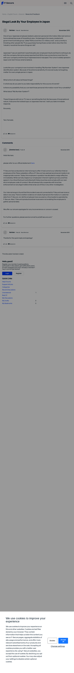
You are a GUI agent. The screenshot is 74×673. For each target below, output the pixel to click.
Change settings (58, 646)
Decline (52, 640)
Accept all (63, 640)
